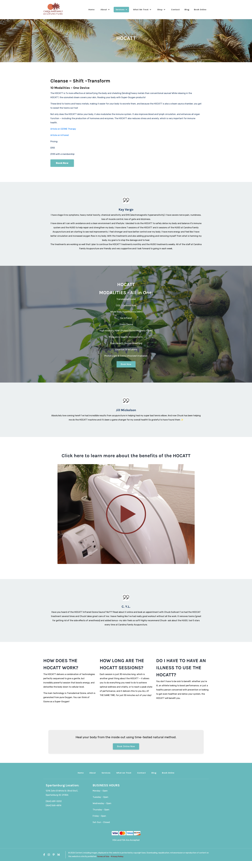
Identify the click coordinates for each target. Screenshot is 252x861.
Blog (187, 9)
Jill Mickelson (126, 410)
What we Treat (123, 773)
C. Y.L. (126, 606)
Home (91, 9)
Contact (175, 9)
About (92, 773)
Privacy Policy (117, 856)
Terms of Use (103, 856)
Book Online (200, 9)
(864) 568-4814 (53, 805)
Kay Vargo (126, 209)
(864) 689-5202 (54, 801)
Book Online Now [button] (126, 746)
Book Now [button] (62, 163)
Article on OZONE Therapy (63, 129)
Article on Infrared (59, 135)
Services (106, 773)
